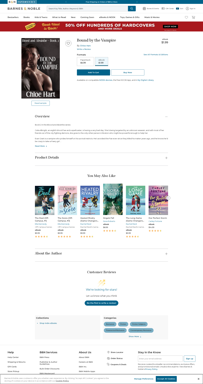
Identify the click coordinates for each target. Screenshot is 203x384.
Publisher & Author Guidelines (48, 363)
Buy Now (127, 72)
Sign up (189, 359)
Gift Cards (12, 367)
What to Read (59, 17)
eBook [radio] (101, 61)
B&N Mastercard (47, 373)
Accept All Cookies (166, 379)
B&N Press (44, 357)
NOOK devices (105, 80)
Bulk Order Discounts (50, 369)
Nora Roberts (109, 221)
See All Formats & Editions (156, 55)
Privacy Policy (151, 369)
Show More (134, 336)
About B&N (84, 357)
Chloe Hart (85, 45)
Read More (40, 146)
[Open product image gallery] (41, 68)
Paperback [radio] (85, 61)
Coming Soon (87, 17)
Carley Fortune (155, 221)
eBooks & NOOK (107, 17)
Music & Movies (152, 17)
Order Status (117, 358)
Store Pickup (13, 371)
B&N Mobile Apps (87, 371)
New (73, 17)
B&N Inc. (83, 367)
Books (26, 17)
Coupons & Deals (118, 364)
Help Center (13, 357)
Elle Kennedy (41, 224)
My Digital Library (146, 80)
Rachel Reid (85, 224)
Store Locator (117, 352)
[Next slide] (168, 198)
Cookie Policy (62, 381)
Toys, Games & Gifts (129, 17)
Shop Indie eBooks (48, 323)
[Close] (199, 379)
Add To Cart (93, 72)
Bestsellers (13, 17)
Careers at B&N (86, 362)
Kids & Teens (41, 17)
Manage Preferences (143, 379)
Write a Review (84, 49)
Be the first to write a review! (101, 303)
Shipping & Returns (17, 362)
